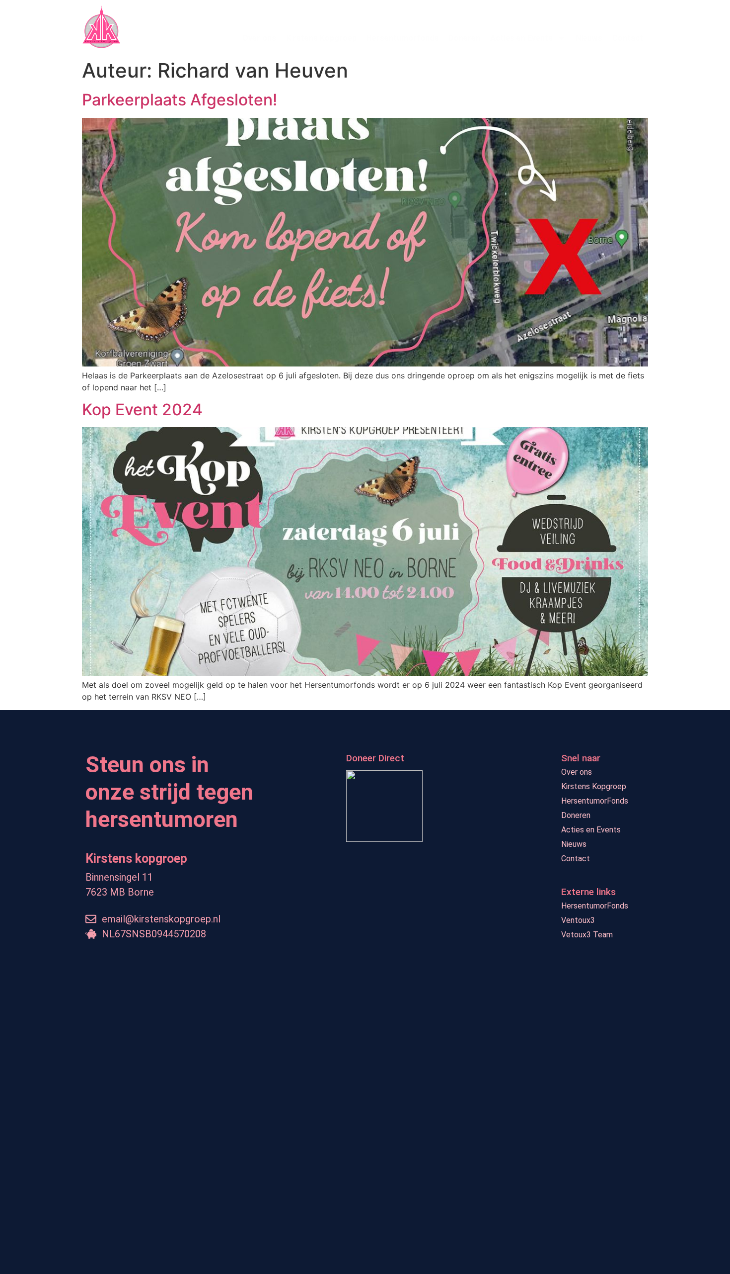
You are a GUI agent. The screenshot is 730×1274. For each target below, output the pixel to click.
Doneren (464, 38)
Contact (627, 38)
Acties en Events (521, 38)
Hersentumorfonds (402, 38)
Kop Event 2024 (142, 409)
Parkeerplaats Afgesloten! (179, 99)
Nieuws (589, 38)
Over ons (259, 38)
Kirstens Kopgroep (321, 38)
